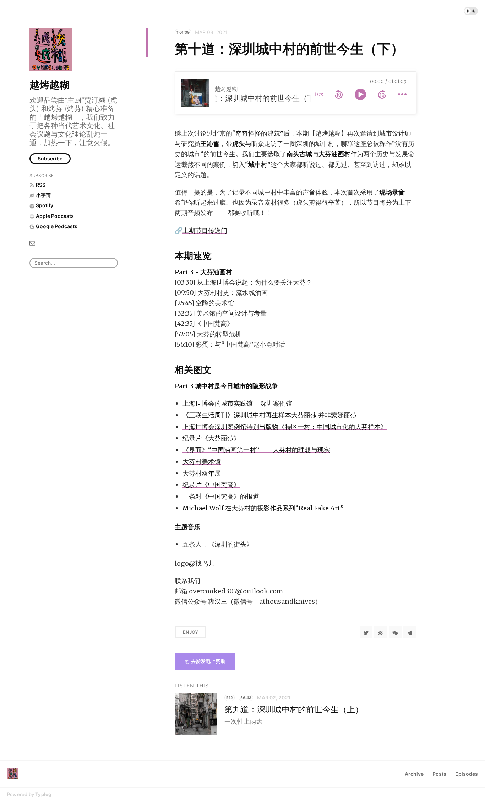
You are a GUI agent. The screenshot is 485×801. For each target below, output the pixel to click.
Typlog (43, 794)
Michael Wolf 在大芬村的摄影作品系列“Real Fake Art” (263, 508)
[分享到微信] (395, 632)
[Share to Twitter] (366, 632)
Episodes (466, 774)
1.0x (318, 94)
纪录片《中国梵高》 (211, 485)
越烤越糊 (49, 85)
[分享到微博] (380, 632)
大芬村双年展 (201, 473)
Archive (414, 774)
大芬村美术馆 (201, 461)
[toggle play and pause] (360, 94)
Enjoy (190, 632)
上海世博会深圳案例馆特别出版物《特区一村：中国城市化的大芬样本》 (284, 427)
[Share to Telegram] (409, 632)
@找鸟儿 (201, 563)
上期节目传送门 (204, 230)
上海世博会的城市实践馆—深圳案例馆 (237, 403)
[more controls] (402, 94)
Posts (439, 774)
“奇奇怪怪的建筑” (257, 133)
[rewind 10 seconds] (339, 94)
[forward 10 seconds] (382, 94)
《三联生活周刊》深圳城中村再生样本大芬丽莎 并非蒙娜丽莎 (269, 415)
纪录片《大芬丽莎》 (211, 438)
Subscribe (50, 158)
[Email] (32, 242)
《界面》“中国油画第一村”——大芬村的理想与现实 (256, 450)
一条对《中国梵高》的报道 (220, 496)
